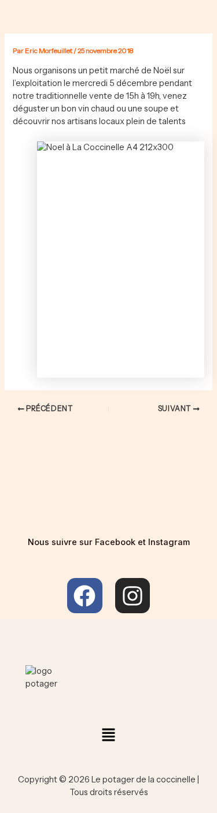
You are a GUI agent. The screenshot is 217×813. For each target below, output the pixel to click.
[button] (108, 735)
